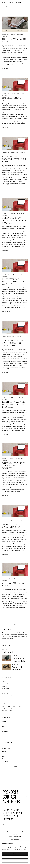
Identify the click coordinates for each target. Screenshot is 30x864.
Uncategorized (6, 695)
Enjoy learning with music (14, 40)
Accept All (15, 853)
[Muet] (21, 30)
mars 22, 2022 (6, 213)
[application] (15, 30)
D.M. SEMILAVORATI (11, 2)
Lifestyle (13, 152)
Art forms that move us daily (19, 659)
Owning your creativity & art (11, 525)
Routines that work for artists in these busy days (14, 404)
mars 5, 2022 (5, 578)
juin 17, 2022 (15, 656)
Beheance (5, 731)
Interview (12, 34)
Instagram (5, 724)
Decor (20, 706)
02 (15, 624)
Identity (4, 684)
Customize (15, 857)
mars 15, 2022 (5, 336)
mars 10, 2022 (5, 458)
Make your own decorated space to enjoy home (13, 282)
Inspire (11, 520)
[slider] (24, 30)
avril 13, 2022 (15, 664)
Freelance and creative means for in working (14, 159)
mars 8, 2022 (5, 520)
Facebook (4, 721)
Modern (4, 693)
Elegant (18, 34)
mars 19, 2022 (5, 274)
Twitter (4, 726)
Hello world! (7, 652)
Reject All (15, 860)
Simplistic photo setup (11, 99)
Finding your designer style (15, 584)
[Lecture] (4, 30)
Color (19, 336)
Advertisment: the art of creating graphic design (12, 343)
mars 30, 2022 (5, 34)
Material (21, 152)
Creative (12, 336)
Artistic (16, 520)
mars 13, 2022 (5, 397)
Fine (17, 152)
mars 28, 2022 (6, 93)
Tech (10, 710)
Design (20, 520)
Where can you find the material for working (13, 466)
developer (4, 36)
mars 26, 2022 (5, 152)
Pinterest (4, 728)
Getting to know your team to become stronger (14, 220)
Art (16, 336)
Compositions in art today (19, 668)
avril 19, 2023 (5, 649)
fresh (22, 34)
